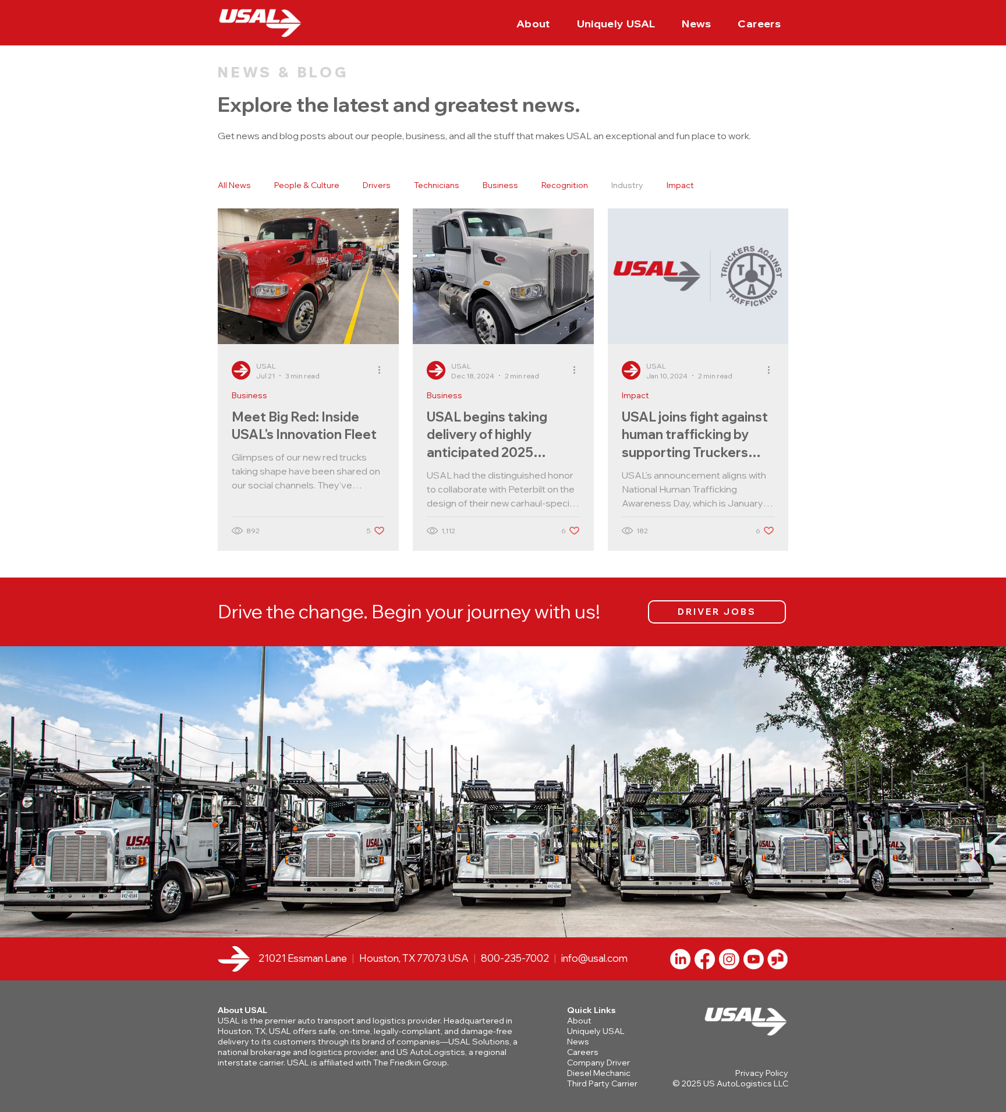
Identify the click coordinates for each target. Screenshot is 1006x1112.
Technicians (436, 185)
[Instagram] (729, 959)
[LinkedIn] (680, 959)
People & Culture (306, 185)
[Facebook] (705, 959)
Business (500, 185)
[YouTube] (753, 959)
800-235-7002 (515, 958)
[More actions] (383, 370)
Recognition (564, 185)
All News (234, 185)
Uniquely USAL (596, 1031)
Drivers (377, 185)
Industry (627, 185)
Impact (680, 185)
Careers (582, 1052)
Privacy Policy (761, 1073)
